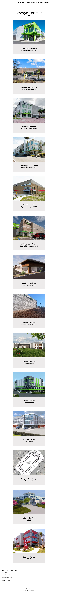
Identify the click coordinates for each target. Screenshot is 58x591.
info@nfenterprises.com (8, 574)
